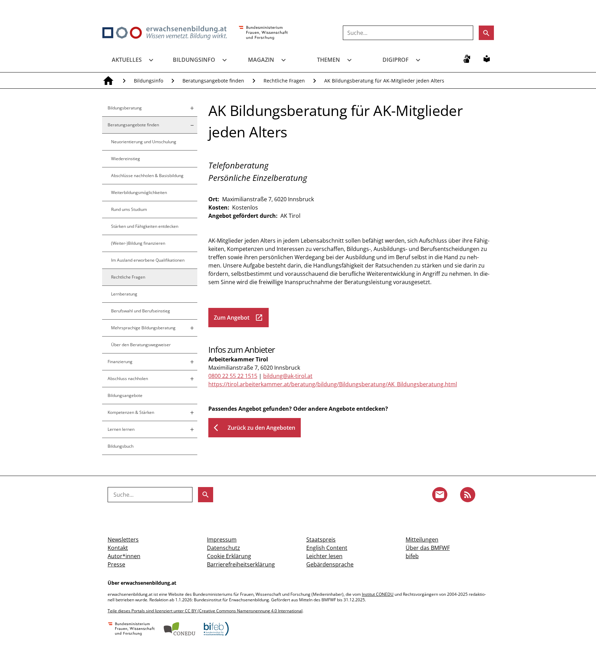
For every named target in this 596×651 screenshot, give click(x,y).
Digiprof (396, 60)
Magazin (261, 60)
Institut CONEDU (378, 594)
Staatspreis (321, 539)
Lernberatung (124, 294)
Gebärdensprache (330, 564)
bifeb (412, 556)
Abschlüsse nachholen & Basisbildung (147, 175)
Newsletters (123, 539)
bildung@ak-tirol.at (287, 376)
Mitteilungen (422, 539)
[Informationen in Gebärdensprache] (466, 58)
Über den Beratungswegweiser (141, 345)
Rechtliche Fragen (284, 80)
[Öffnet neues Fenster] (263, 33)
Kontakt (118, 548)
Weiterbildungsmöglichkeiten (139, 192)
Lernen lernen (121, 429)
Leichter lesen (324, 556)
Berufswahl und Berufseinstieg (140, 311)
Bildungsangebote (125, 395)
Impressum (222, 539)
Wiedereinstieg (125, 159)
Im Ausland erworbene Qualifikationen (148, 260)
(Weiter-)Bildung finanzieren (138, 243)
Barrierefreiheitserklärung (241, 564)
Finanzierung (120, 362)
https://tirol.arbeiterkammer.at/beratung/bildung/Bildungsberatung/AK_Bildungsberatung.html (332, 384)
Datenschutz (223, 548)
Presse (116, 564)
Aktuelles (127, 60)
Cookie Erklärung (229, 556)
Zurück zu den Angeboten (254, 428)
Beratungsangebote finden (213, 80)
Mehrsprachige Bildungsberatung (143, 328)
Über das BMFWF (428, 548)
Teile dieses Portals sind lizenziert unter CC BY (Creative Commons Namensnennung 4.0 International (205, 611)
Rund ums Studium (129, 209)
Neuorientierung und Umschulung (143, 142)
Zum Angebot (238, 317)
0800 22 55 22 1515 (232, 376)
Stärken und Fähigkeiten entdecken (144, 226)
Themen (328, 60)
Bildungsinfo (194, 60)
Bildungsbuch (120, 446)
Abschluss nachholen (128, 378)
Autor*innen (124, 556)
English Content (326, 548)
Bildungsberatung (125, 108)
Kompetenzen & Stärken (131, 412)
